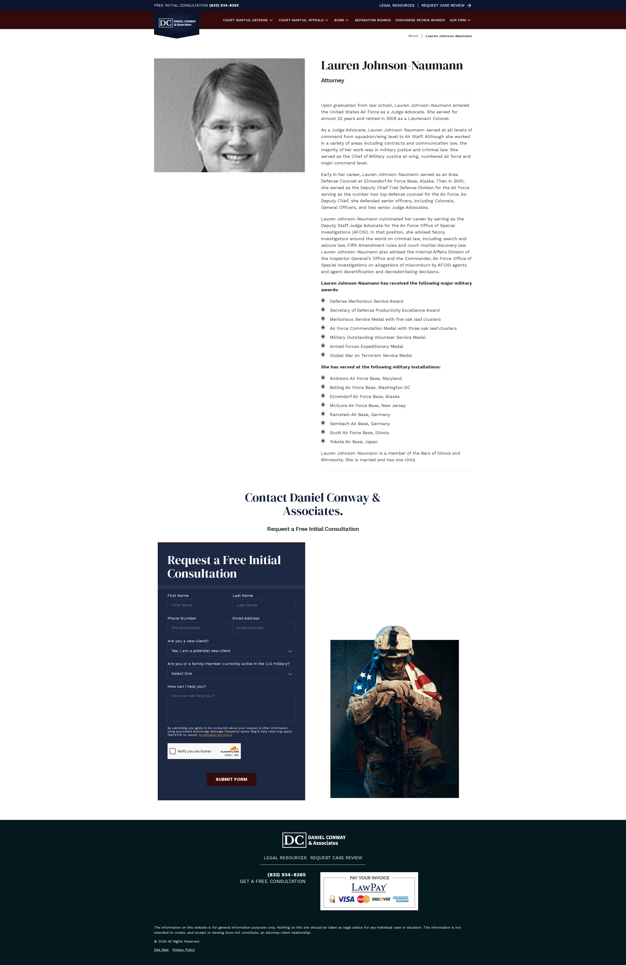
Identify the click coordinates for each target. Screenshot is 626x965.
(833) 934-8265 (224, 5)
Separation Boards (373, 20)
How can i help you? (188, 686)
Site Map (161, 950)
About (413, 35)
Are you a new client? (190, 641)
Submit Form (231, 779)
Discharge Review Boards (420, 20)
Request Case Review (443, 5)
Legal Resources (397, 5)
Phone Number (184, 618)
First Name (180, 595)
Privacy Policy (183, 950)
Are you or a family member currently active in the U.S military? (230, 663)
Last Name (245, 595)
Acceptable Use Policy (215, 735)
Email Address (248, 618)
